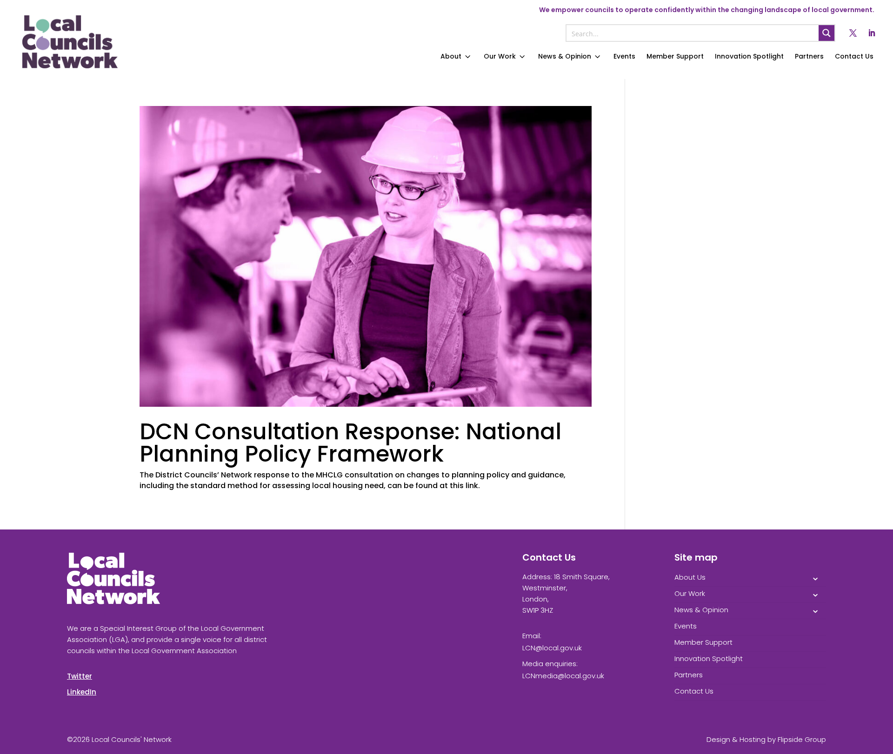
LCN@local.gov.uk (552, 648)
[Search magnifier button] (826, 33)
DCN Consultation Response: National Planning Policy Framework (350, 443)
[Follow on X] (853, 33)
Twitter (79, 676)
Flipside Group (802, 739)
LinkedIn (81, 692)
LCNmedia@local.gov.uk (563, 676)
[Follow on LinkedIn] (871, 33)
